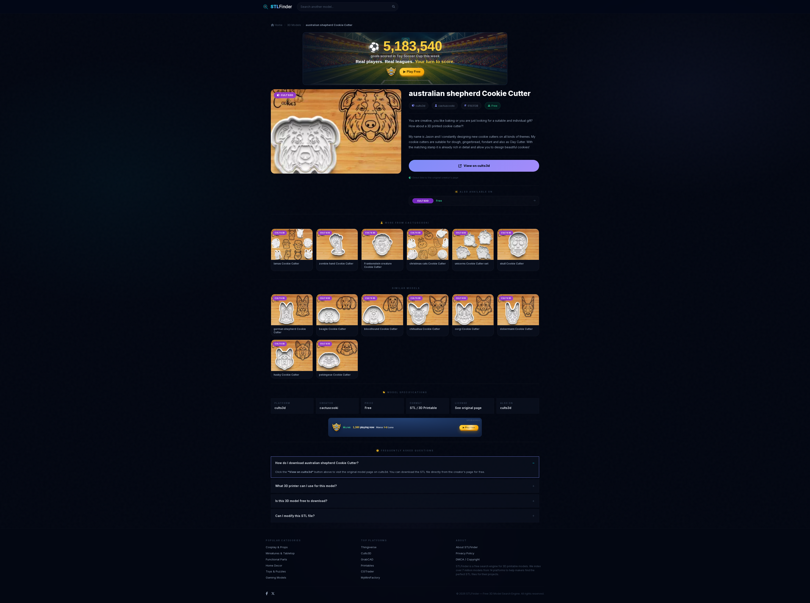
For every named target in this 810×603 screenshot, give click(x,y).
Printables (367, 565)
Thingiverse (369, 547)
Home (278, 25)
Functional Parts (276, 559)
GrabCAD (367, 559)
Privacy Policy (465, 553)
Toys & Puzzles (276, 571)
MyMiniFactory (370, 577)
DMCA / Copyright (468, 559)
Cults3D (366, 553)
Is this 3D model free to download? (301, 501)
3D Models (294, 25)
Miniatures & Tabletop (280, 553)
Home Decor (274, 565)
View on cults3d (477, 166)
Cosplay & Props (277, 547)
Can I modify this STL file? (295, 516)
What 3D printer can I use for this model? (306, 486)
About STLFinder (467, 547)
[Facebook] (267, 593)
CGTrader (367, 571)
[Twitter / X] (273, 593)
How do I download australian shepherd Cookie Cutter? (316, 463)
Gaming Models (276, 577)
